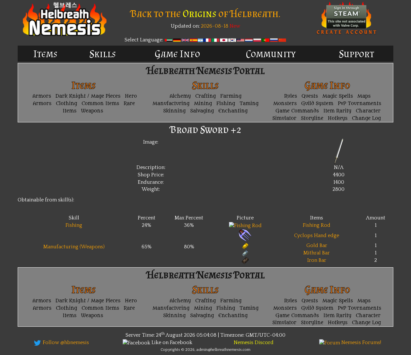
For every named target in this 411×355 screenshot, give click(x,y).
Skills (102, 54)
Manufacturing (171, 103)
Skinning (174, 111)
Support (356, 54)
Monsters (285, 103)
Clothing (66, 103)
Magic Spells (337, 96)
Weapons (92, 111)
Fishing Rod (316, 225)
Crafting (205, 96)
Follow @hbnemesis (65, 342)
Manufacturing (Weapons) (74, 247)
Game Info (177, 54)
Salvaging (202, 111)
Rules (290, 96)
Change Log (366, 118)
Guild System (317, 103)
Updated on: (185, 26)
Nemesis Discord (254, 342)
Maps (364, 96)
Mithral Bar (316, 253)
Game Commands (297, 111)
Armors (41, 96)
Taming (249, 103)
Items (45, 54)
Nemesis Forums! (360, 342)
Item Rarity (337, 111)
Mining (203, 103)
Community (271, 54)
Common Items (100, 103)
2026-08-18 (214, 26)
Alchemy (180, 96)
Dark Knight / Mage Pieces (88, 96)
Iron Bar (316, 260)
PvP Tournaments (359, 103)
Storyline (312, 118)
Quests (310, 96)
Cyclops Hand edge (316, 235)
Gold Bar (316, 245)
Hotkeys (337, 118)
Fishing (225, 103)
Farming (230, 96)
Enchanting (233, 111)
